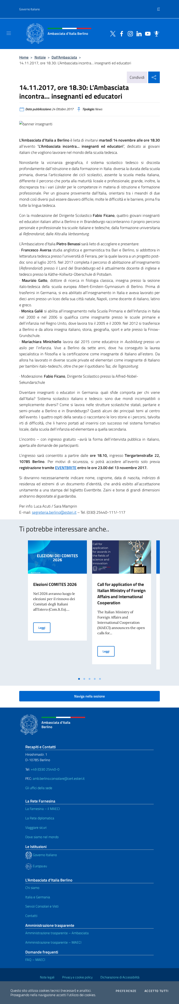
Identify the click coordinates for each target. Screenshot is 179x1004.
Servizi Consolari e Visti (42, 906)
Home (24, 57)
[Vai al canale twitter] (111, 33)
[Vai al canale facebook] (120, 33)
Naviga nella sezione (89, 696)
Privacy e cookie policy (77, 977)
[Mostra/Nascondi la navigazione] (8, 33)
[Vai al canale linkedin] (138, 33)
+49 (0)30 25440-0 (45, 769)
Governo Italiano (29, 9)
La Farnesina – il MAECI (42, 808)
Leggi (44, 627)
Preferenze (126, 990)
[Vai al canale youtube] (146, 33)
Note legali (47, 977)
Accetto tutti (157, 990)
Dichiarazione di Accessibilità (119, 977)
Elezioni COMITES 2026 (55, 584)
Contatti (31, 915)
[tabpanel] (57, 607)
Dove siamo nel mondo (42, 836)
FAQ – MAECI (35, 959)
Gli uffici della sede (38, 787)
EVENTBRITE (65, 468)
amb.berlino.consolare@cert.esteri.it (59, 778)
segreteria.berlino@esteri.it (54, 512)
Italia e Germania (37, 897)
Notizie (40, 57)
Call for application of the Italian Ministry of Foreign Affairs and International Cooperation (121, 593)
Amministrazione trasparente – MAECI (53, 942)
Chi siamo (32, 887)
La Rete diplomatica (39, 818)
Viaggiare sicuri (35, 827)
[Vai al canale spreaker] (155, 33)
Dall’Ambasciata (64, 57)
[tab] (79, 679)
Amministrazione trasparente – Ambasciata (57, 933)
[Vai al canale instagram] (129, 33)
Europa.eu (39, 866)
